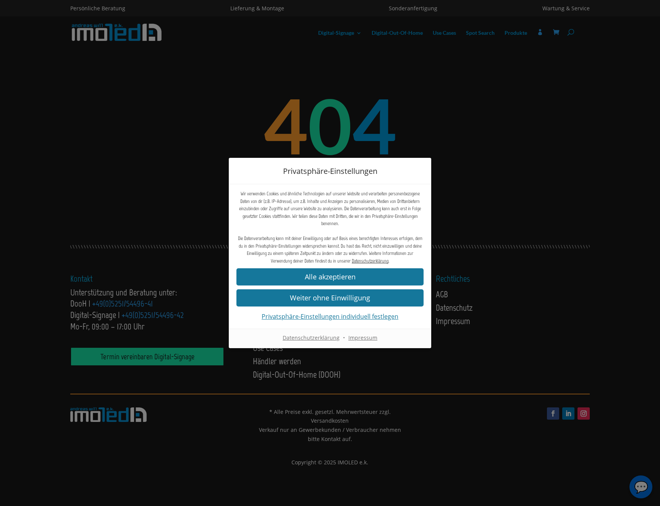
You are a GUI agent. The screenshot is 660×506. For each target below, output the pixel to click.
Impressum (362, 337)
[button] (330, 298)
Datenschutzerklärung (370, 261)
